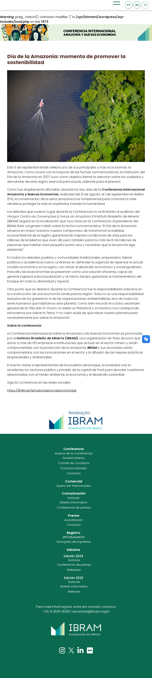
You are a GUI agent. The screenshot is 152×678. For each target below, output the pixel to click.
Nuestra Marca (73, 458)
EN (137, 5)
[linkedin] (80, 650)
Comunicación (74, 493)
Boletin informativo (73, 502)
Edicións (73, 550)
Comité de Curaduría (73, 463)
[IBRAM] (76, 629)
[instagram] (62, 650)
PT (128, 5)
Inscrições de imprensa (74, 542)
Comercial (73, 481)
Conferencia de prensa (74, 508)
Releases (74, 570)
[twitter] (71, 650)
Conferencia (73, 449)
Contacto (73, 473)
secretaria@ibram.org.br (91, 611)
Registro (73, 532)
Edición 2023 (73, 578)
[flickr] (90, 650)
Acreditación (73, 520)
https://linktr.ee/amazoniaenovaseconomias (41, 390)
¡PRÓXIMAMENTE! (74, 537)
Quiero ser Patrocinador (73, 486)
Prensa (73, 515)
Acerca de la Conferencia (73, 453)
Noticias (73, 498)
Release (74, 592)
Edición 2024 (73, 556)
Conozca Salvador (73, 468)
